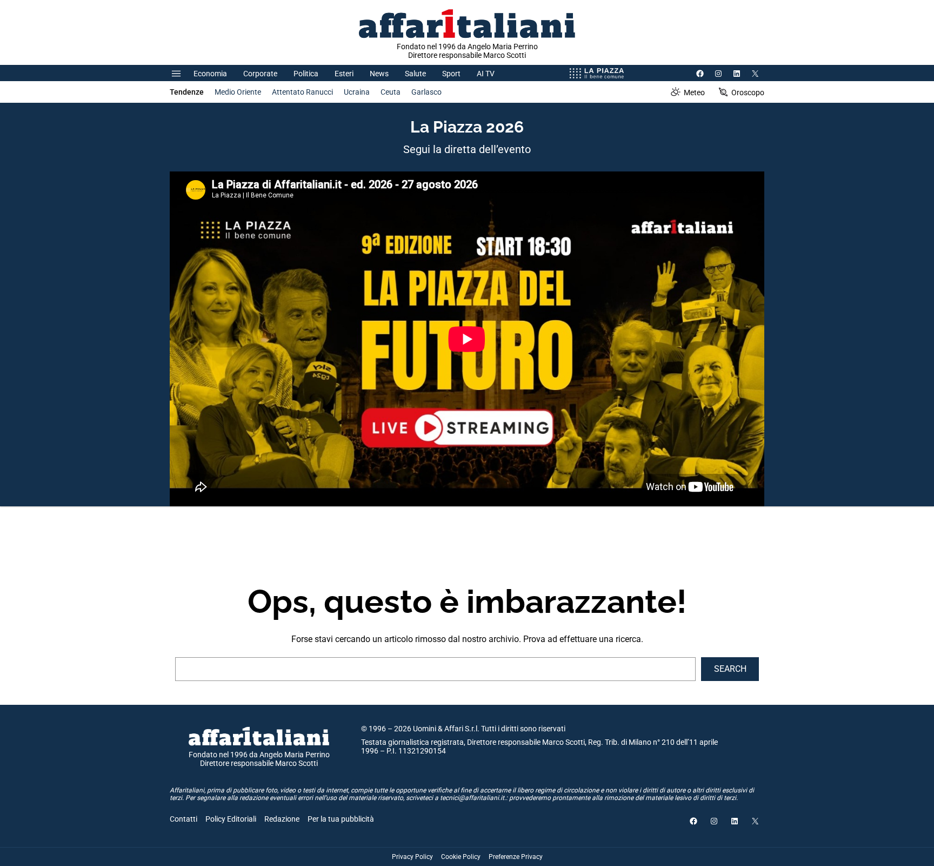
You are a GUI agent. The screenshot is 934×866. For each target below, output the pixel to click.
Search (730, 669)
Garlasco (426, 92)
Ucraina (357, 92)
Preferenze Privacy (516, 857)
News (379, 73)
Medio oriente (238, 92)
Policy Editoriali (230, 819)
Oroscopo (747, 92)
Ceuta (391, 92)
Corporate (260, 73)
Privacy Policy (412, 857)
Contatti (183, 819)
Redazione (281, 819)
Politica (305, 73)
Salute (415, 73)
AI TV (486, 73)
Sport (451, 73)
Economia (210, 73)
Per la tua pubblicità (341, 819)
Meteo (694, 92)
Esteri (344, 73)
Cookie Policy (461, 857)
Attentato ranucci (302, 92)
